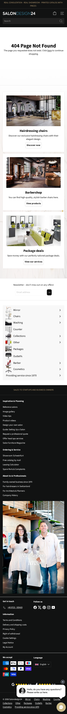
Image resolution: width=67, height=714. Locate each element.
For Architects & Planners (14, 490)
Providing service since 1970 (27, 707)
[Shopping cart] (54, 13)
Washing (46, 699)
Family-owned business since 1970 (17, 481)
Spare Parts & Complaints (14, 469)
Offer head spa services (13, 438)
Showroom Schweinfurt (13, 455)
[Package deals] (33, 230)
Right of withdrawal (11, 633)
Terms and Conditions (12, 620)
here (49, 50)
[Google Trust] (21, 684)
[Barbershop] (33, 172)
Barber (49, 703)
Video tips (7, 416)
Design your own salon (13, 425)
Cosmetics (7, 707)
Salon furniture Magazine (14, 442)
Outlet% (38, 703)
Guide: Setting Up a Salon (14, 429)
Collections (7, 703)
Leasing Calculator (11, 464)
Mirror (28, 699)
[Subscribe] (49, 292)
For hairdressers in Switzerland (16, 486)
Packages (28, 703)
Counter (57, 699)
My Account (8, 647)
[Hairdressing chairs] (33, 110)
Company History (10, 495)
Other (17, 703)
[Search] (61, 21)
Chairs (37, 699)
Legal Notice (8, 642)
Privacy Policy (9, 629)
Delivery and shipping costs (15, 624)
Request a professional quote (15, 433)
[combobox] (33, 21)
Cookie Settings (9, 638)
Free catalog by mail (12, 460)
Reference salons (10, 407)
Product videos (9, 420)
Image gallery (9, 411)
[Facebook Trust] (45, 684)
